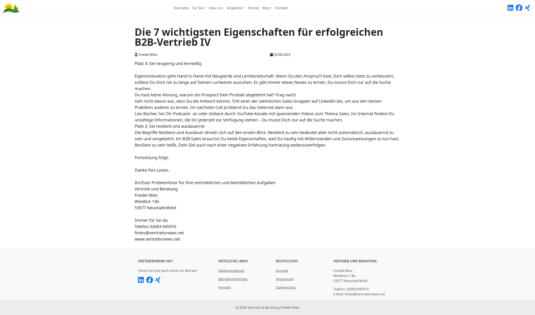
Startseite (181, 8)
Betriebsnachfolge (232, 279)
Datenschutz (286, 287)
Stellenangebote (231, 270)
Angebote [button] (234, 8)
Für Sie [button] (197, 8)
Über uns (216, 8)
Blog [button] (266, 8)
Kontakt (281, 8)
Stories (253, 8)
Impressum (285, 279)
